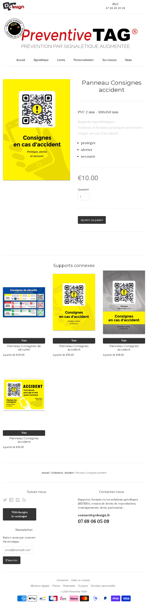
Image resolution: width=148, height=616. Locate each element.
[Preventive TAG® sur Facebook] (11, 500)
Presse (56, 585)
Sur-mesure (109, 60)
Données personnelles (103, 585)
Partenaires (69, 585)
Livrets (61, 60)
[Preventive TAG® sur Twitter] (5, 500)
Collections (57, 472)
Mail (115, 4)
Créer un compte (80, 580)
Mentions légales (40, 585)
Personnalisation (84, 60)
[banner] (74, 34)
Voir (24, 340)
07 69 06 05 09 (115, 8)
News (128, 60)
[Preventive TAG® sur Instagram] (18, 500)
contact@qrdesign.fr (94, 515)
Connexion (62, 580)
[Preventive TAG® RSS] (24, 500)
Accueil (20, 60)
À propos (83, 585)
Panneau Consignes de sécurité (24, 347)
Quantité (83, 189)
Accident (69, 472)
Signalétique (41, 60)
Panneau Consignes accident (73, 347)
